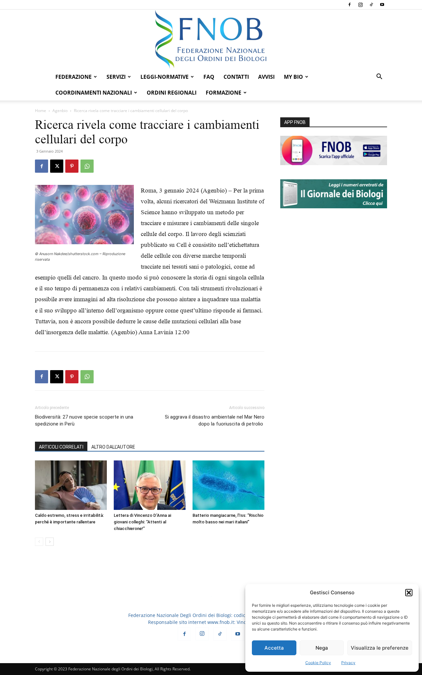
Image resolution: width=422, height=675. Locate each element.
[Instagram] (360, 4)
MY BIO (293, 76)
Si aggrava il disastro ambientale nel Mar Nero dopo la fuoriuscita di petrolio (214, 420)
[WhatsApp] (87, 166)
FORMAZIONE (223, 92)
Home (40, 110)
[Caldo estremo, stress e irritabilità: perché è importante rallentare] (71, 485)
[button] (409, 592)
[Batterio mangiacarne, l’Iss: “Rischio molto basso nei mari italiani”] (228, 485)
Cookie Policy (318, 662)
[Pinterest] (71, 166)
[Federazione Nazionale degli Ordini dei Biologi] (211, 39)
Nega (322, 648)
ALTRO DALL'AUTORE (113, 447)
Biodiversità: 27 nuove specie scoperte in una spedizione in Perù (84, 420)
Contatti (236, 76)
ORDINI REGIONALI (171, 92)
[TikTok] (371, 4)
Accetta (274, 648)
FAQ (208, 76)
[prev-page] (39, 542)
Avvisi (266, 76)
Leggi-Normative (164, 76)
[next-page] (49, 542)
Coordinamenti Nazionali (93, 92)
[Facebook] (349, 4)
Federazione (73, 76)
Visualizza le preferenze (379, 648)
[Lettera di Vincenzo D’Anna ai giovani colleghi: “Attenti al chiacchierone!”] (150, 485)
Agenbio (60, 110)
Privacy (348, 662)
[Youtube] (382, 4)
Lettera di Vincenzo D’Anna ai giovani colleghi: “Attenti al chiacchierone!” (142, 522)
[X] (56, 166)
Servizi (116, 76)
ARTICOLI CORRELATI (61, 447)
